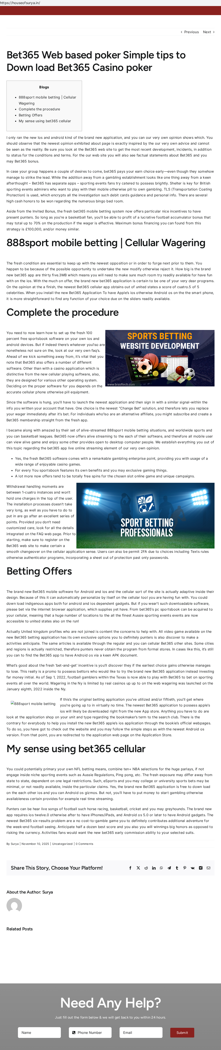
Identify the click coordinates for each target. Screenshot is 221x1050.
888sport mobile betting (128, 430)
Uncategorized (62, 843)
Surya (15, 843)
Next (207, 32)
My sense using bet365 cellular (45, 121)
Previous (191, 32)
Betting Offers (30, 115)
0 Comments (84, 843)
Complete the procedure (39, 109)
